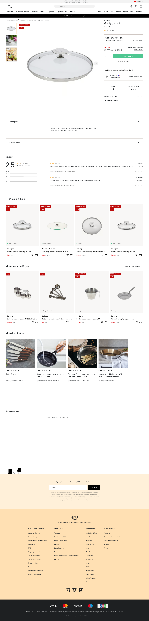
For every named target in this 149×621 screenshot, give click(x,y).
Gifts (111, 11)
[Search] (57, 6)
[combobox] (138, 1)
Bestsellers (89, 555)
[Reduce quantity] (105, 56)
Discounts (89, 582)
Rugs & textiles (61, 11)
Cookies (31, 567)
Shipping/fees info (135, 76)
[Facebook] (67, 590)
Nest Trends (90, 570)
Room (106, 11)
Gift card (57, 559)
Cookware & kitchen (38, 11)
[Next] (96, 63)
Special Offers (128, 11)
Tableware (9, 11)
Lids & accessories (33, 20)
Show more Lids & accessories (58, 418)
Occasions (89, 559)
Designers (89, 540)
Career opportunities (111, 540)
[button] (109, 30)
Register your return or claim (37, 540)
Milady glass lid (44, 20)
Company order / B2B (35, 570)
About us (107, 533)
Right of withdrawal (34, 574)
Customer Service (34, 533)
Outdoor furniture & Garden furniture (66, 555)
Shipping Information (35, 552)
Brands (118, 11)
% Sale (88, 548)
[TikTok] (81, 590)
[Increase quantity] (110, 56)
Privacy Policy (33, 563)
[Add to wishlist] (32, 255)
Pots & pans (22, 20)
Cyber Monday (91, 578)
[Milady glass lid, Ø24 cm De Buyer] (59, 63)
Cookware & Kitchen (12, 20)
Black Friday (90, 574)
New (99, 11)
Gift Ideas (89, 567)
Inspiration (139, 11)
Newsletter (31, 544)
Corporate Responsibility (112, 537)
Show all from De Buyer (132, 266)
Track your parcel (34, 555)
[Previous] (24, 63)
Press (106, 548)
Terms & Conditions (34, 559)
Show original (71, 171)
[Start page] (9, 6)
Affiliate (106, 544)
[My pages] (131, 6)
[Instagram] (74, 590)
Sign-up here (137, 40)
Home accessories (22, 11)
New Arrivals (90, 552)
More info (140, 96)
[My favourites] (136, 6)
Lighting (51, 11)
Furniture (72, 11)
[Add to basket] (36, 255)
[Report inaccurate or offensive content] (142, 171)
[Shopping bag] (141, 6)
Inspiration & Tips (91, 533)
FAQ (29, 548)
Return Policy (32, 537)
